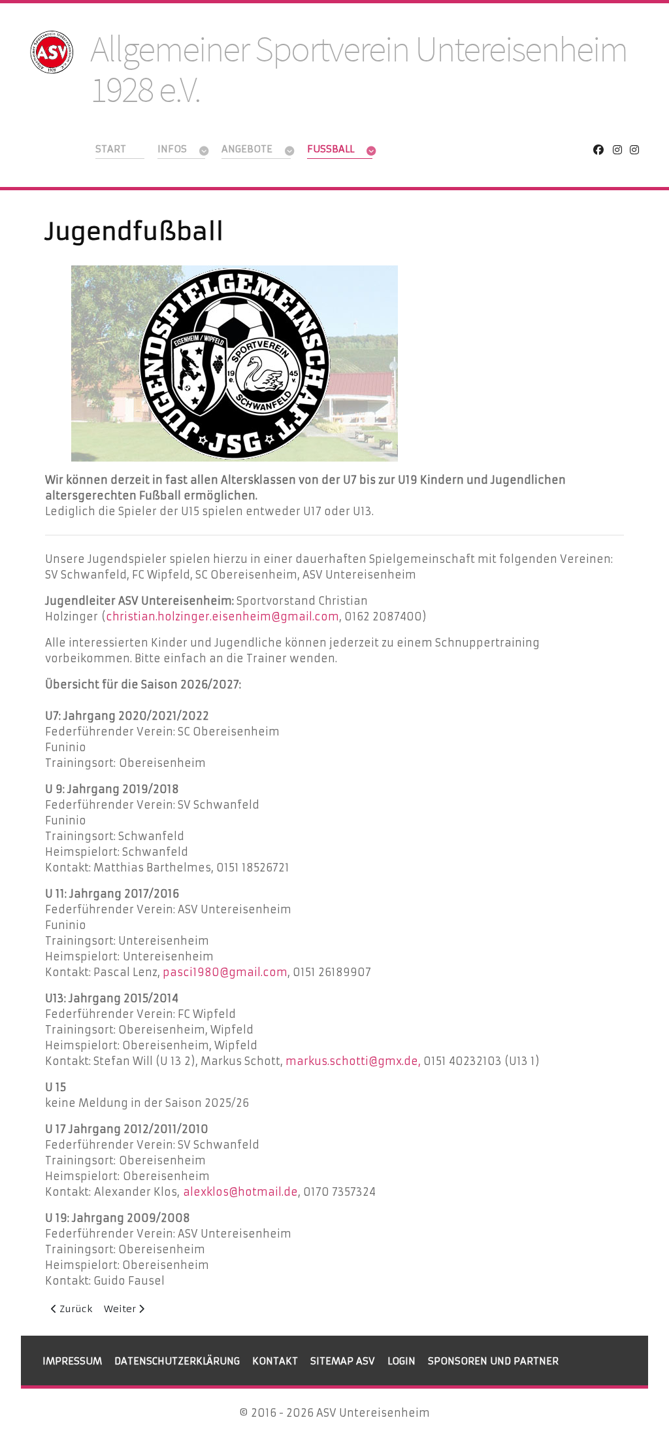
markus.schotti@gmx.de (352, 1061)
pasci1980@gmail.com (225, 972)
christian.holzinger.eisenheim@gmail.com (222, 616)
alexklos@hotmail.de (240, 1191)
